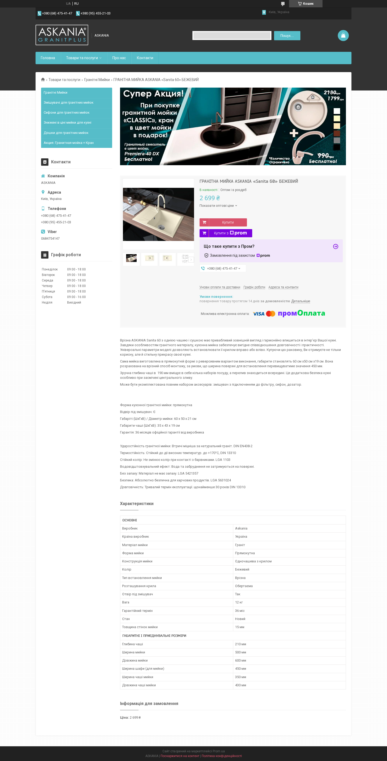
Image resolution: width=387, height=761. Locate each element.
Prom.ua (219, 751)
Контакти (145, 58)
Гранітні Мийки (97, 80)
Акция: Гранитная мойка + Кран (69, 143)
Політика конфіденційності (222, 756)
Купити (228, 222)
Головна (48, 58)
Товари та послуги (82, 58)
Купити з (221, 233)
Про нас (119, 58)
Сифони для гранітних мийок (67, 112)
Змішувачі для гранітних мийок (68, 102)
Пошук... (287, 36)
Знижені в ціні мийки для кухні (67, 122)
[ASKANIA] (62, 35)
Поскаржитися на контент (180, 756)
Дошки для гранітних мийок (66, 133)
